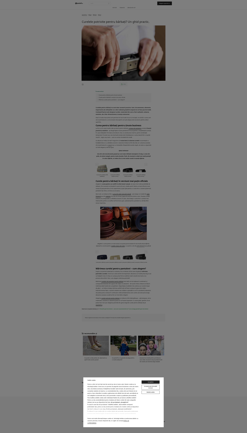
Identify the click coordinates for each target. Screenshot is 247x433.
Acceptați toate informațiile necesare (150, 387)
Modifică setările (151, 392)
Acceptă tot (150, 382)
